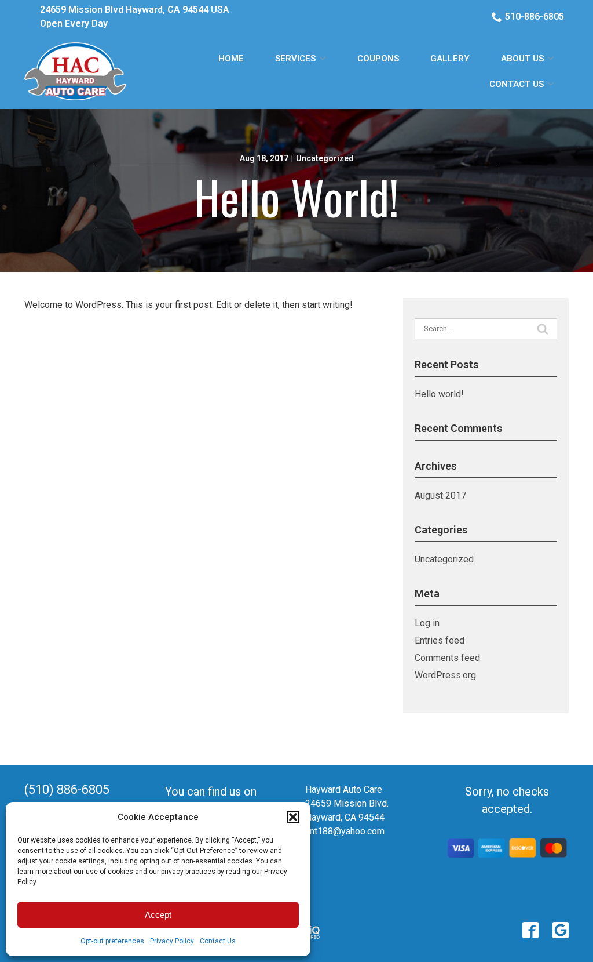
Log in (427, 623)
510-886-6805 (534, 16)
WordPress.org (445, 675)
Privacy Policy (172, 941)
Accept (158, 915)
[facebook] (530, 930)
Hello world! (296, 196)
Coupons (378, 58)
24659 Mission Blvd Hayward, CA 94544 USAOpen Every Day (134, 16)
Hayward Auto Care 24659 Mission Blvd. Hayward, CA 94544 (347, 803)
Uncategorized (325, 158)
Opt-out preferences (112, 941)
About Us (522, 58)
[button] (293, 817)
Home (231, 58)
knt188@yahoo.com (345, 831)
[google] (560, 930)
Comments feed (447, 657)
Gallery (450, 58)
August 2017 (440, 495)
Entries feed (439, 640)
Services (295, 58)
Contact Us (218, 941)
